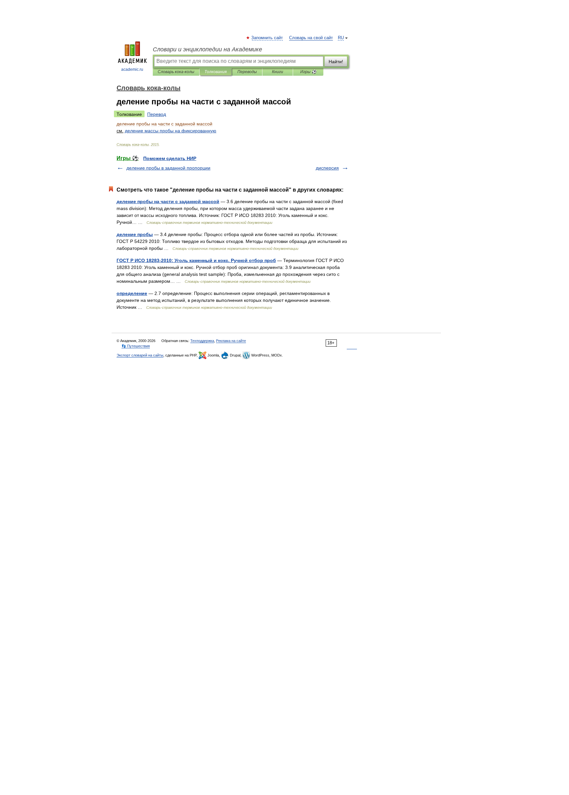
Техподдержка (202, 341)
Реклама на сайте (231, 341)
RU (341, 38)
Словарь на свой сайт (311, 38)
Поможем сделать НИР (169, 158)
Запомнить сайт (267, 38)
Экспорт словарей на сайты (140, 355)
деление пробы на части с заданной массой (168, 201)
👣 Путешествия (136, 346)
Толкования (215, 71)
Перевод (156, 114)
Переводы (247, 71)
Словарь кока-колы (176, 71)
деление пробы (135, 234)
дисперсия (327, 168)
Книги (277, 71)
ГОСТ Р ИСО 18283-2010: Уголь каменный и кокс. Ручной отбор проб (196, 260)
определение (132, 293)
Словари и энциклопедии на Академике (207, 49)
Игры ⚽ (308, 71)
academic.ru (132, 69)
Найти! (336, 61)
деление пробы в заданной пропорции (168, 168)
